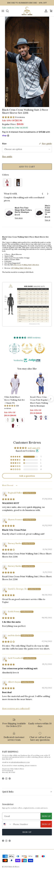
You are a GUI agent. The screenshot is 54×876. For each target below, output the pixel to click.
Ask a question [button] (27, 476)
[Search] (9, 11)
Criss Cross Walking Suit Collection (26, 265)
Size (4, 143)
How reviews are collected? (16, 708)
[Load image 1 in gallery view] (27, 62)
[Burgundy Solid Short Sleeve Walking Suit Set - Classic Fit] (13, 426)
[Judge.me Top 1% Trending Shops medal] (39, 348)
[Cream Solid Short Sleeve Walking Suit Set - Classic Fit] (8, 420)
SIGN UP (46, 816)
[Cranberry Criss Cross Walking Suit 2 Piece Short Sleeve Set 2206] (7, 183)
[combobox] (7, 824)
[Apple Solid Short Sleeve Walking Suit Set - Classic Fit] (13, 420)
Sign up (27, 832)
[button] (8, 117)
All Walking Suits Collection (21, 268)
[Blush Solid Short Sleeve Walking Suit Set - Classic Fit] (22, 420)
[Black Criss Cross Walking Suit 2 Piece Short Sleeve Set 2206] (18, 183)
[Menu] (3, 11)
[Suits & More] (27, 11)
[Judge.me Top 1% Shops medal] (27, 348)
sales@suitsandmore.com (20, 762)
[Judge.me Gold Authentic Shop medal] (14, 348)
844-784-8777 (7, 759)
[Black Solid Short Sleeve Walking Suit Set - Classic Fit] (17, 420)
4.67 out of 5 (34, 448)
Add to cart (27, 166)
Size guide (7, 156)
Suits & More (13, 867)
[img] (8, 499)
